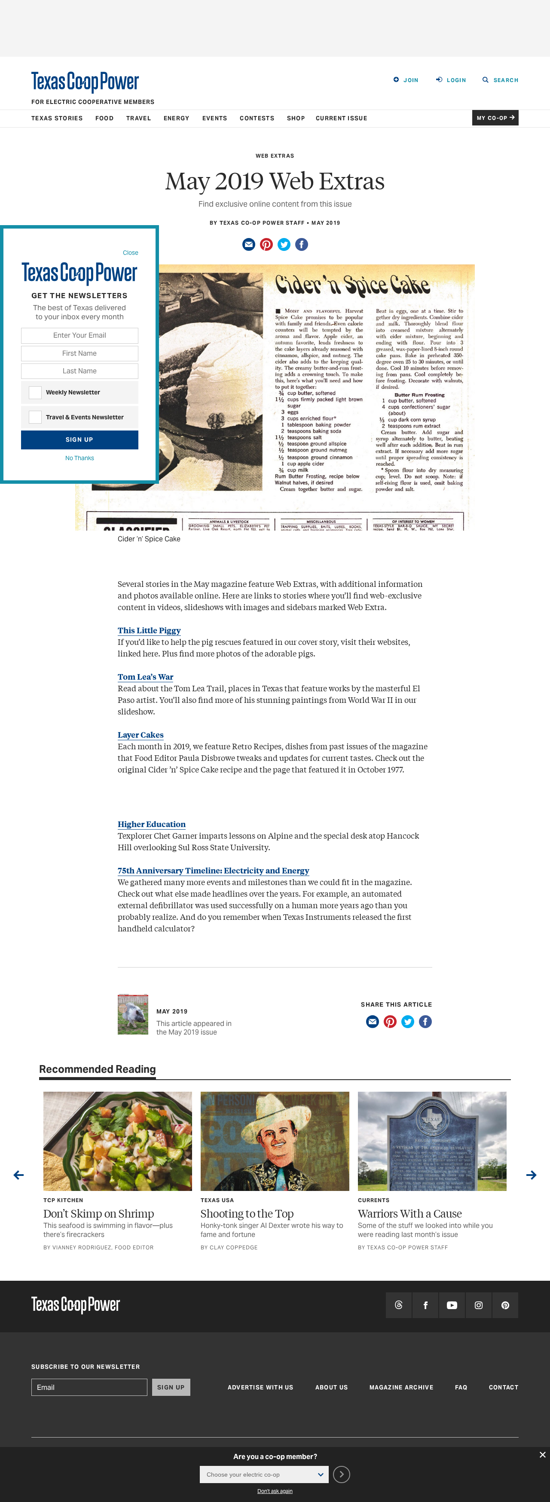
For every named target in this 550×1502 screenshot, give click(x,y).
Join (411, 80)
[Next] (531, 1177)
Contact (504, 1387)
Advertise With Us (261, 1387)
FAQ (461, 1387)
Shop (296, 118)
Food (104, 118)
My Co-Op (492, 118)
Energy (177, 118)
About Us (331, 1387)
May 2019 (326, 223)
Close (130, 252)
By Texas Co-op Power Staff (257, 223)
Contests (257, 118)
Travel (138, 118)
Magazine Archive (402, 1387)
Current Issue (341, 118)
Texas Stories (57, 118)
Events (215, 118)
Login (456, 80)
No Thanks (79, 458)
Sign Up (80, 439)
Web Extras (275, 156)
